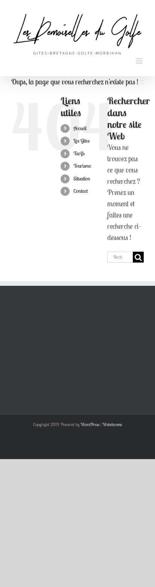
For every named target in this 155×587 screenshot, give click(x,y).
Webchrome (112, 421)
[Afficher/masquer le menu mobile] (140, 58)
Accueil (80, 125)
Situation (81, 175)
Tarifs (79, 150)
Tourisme (82, 162)
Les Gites (81, 137)
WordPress (90, 421)
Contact (80, 188)
